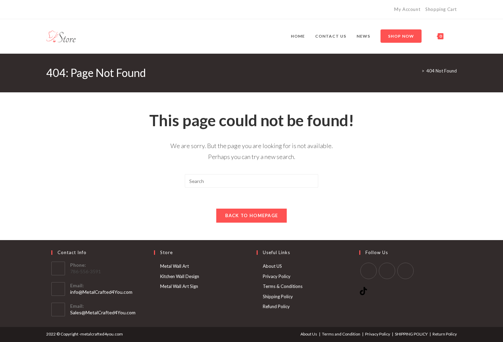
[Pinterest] (56, 9)
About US (272, 266)
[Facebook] (49, 9)
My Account (407, 9)
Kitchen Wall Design (179, 276)
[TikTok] (72, 9)
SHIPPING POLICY (411, 334)
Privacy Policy (277, 276)
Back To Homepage (251, 215)
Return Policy (445, 334)
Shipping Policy (278, 296)
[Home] (418, 71)
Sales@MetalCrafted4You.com (103, 312)
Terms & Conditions (282, 286)
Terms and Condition (341, 334)
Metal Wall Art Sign (179, 286)
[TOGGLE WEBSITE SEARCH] (455, 36)
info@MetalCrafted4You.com (101, 292)
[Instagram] (64, 9)
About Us (308, 334)
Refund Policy (276, 306)
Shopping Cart (441, 9)
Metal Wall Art (174, 266)
